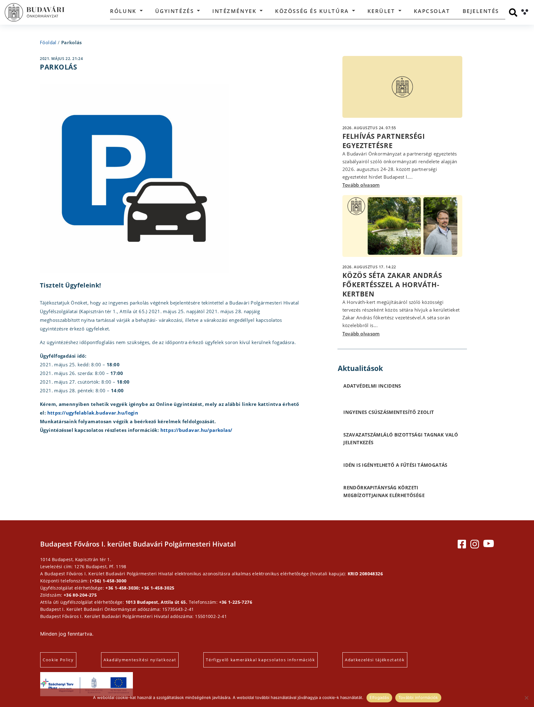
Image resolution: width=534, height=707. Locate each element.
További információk (418, 697)
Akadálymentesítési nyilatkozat (140, 659)
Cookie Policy (58, 659)
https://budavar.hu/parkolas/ (196, 430)
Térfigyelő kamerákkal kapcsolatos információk (260, 659)
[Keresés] (513, 12)
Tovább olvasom (361, 185)
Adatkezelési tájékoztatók (375, 659)
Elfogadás (379, 697)
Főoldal (48, 42)
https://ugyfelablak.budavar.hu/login (92, 413)
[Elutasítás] (526, 698)
